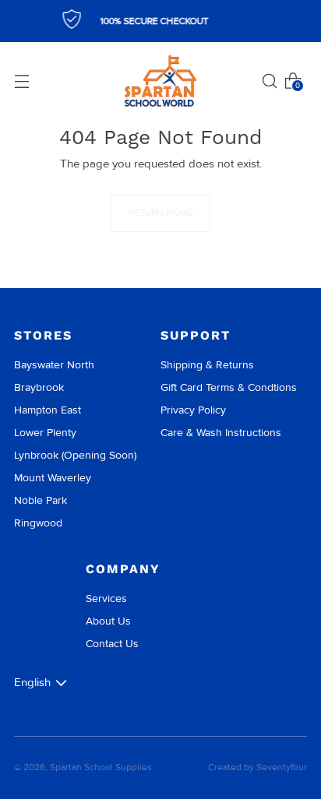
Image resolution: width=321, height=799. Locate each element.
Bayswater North (54, 364)
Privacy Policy (193, 410)
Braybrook (39, 387)
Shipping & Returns (207, 364)
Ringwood (38, 523)
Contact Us (112, 643)
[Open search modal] (269, 81)
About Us (108, 621)
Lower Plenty (45, 432)
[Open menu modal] (22, 81)
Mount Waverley (52, 477)
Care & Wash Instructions (220, 432)
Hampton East (47, 410)
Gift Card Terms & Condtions (228, 387)
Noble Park (40, 500)
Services (106, 598)
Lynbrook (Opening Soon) (75, 455)
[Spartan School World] (160, 81)
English (32, 682)
